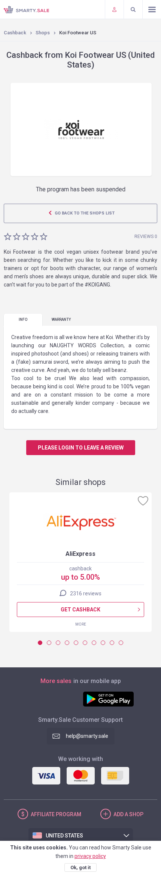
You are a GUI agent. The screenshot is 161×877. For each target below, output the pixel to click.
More (80, 624)
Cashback (15, 32)
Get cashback (80, 610)
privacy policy (90, 856)
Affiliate (56, 814)
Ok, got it (80, 867)
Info (23, 319)
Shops (43, 32)
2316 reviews (85, 593)
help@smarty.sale (87, 736)
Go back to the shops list (84, 213)
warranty (61, 319)
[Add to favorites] (143, 500)
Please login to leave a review (81, 448)
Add (128, 814)
